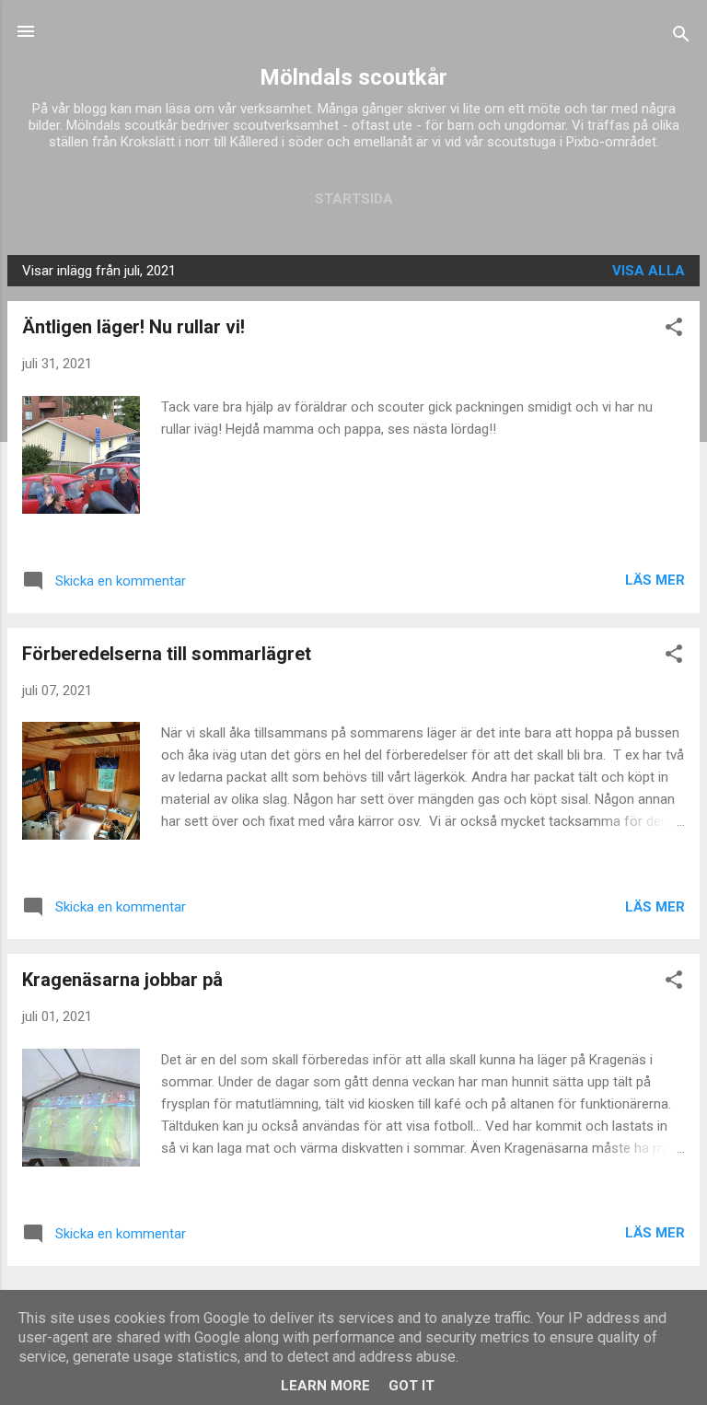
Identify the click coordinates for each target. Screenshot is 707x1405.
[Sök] (681, 37)
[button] (674, 330)
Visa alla (648, 270)
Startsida (354, 199)
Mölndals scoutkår (353, 77)
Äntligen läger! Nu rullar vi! (133, 327)
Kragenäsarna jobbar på (122, 980)
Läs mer (655, 580)
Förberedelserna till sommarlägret (166, 654)
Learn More (325, 1385)
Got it (411, 1385)
